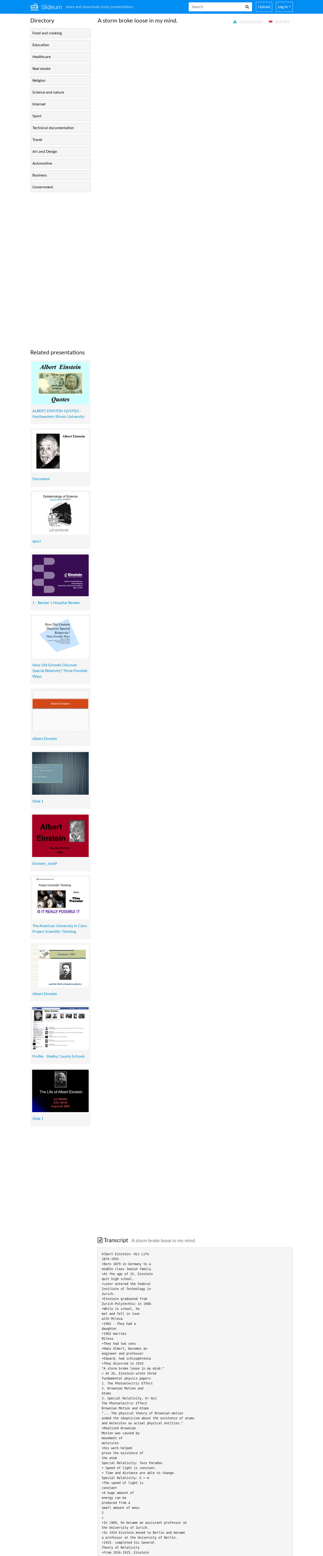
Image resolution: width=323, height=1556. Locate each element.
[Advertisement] (60, 267)
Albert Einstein (44, 739)
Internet (39, 104)
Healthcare (41, 57)
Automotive (42, 163)
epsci (36, 541)
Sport (37, 116)
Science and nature (48, 92)
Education (40, 45)
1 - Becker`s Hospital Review (56, 603)
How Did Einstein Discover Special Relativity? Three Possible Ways (59, 670)
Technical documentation (53, 128)
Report (282, 22)
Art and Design (44, 151)
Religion (38, 80)
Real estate (41, 69)
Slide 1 (38, 801)
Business (39, 175)
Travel (37, 140)
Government (42, 187)
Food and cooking (47, 33)
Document (41, 479)
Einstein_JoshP (44, 864)
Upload (264, 7)
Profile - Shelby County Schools (58, 1056)
